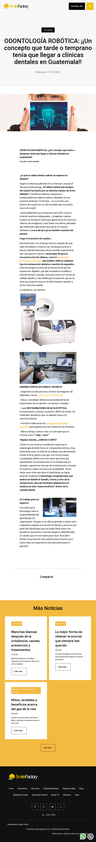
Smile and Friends (40, 795)
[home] (15, 6)
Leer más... (19, 671)
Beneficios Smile (20, 795)
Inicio (11, 788)
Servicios (35, 788)
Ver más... (48, 748)
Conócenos (22, 788)
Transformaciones (51, 788)
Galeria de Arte (69, 788)
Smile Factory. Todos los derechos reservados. (70, 834)
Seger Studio (23, 824)
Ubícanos (67, 795)
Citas (77, 795)
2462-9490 (50, 815)
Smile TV (55, 795)
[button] (90, 6)
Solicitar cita (77, 6)
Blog (81, 788)
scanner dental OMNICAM (50, 395)
